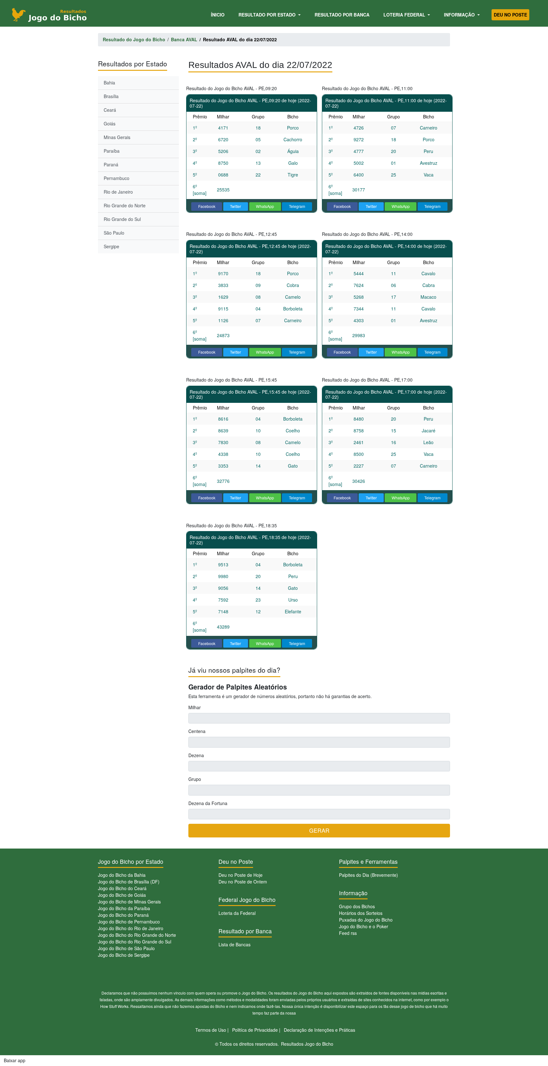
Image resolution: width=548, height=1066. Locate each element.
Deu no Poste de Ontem (243, 881)
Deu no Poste (510, 14)
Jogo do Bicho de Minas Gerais (129, 901)
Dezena (196, 755)
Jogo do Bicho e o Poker (363, 926)
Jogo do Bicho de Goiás (122, 895)
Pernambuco (116, 178)
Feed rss (348, 933)
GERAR (319, 830)
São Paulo (114, 233)
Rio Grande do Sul (122, 219)
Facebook (206, 206)
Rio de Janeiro (118, 192)
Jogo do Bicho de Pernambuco (129, 921)
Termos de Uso (210, 1030)
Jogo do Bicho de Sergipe (124, 955)
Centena (197, 731)
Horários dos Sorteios (360, 913)
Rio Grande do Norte (125, 205)
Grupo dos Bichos (357, 906)
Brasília (111, 96)
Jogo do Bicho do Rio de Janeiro (130, 928)
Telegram (297, 206)
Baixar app (14, 1060)
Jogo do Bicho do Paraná (123, 915)
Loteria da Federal (237, 913)
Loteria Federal (405, 14)
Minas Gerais (117, 137)
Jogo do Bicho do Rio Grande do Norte (137, 935)
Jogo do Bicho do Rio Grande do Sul (134, 941)
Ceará (110, 110)
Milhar (194, 707)
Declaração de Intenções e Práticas (319, 1030)
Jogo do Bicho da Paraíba (124, 908)
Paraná (111, 164)
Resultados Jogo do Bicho (307, 1044)
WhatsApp (265, 206)
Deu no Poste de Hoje (241, 875)
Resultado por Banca (342, 14)
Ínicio (219, 14)
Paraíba (112, 151)
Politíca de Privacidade (255, 1030)
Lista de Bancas (235, 944)
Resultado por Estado (267, 14)
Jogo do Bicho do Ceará (122, 888)
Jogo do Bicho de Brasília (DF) (129, 881)
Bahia (109, 82)
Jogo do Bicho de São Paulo (126, 948)
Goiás (109, 123)
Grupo (194, 779)
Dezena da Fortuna (207, 803)
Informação (460, 14)
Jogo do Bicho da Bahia (122, 875)
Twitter (235, 206)
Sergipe (111, 246)
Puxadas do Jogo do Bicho (366, 919)
